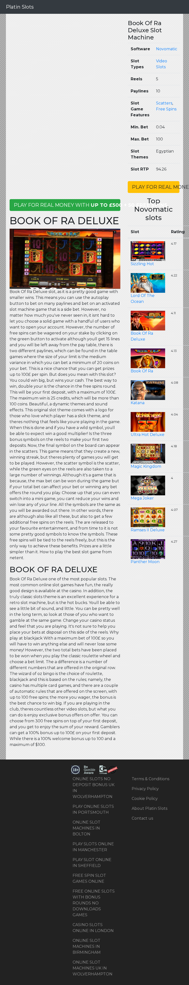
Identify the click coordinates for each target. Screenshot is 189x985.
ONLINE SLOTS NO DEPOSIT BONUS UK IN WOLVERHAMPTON (93, 788)
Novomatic (166, 49)
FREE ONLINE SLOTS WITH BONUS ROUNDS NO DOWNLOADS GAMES (94, 903)
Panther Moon (145, 561)
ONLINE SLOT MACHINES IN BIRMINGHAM (87, 946)
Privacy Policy (145, 788)
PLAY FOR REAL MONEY (155, 187)
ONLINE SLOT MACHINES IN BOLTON (86, 828)
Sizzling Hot (142, 263)
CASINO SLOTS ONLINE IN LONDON (93, 927)
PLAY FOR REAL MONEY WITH (67, 205)
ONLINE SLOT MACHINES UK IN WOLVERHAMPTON (92, 968)
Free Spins (166, 109)
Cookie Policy (145, 798)
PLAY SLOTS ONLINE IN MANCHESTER (93, 847)
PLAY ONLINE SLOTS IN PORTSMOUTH (93, 809)
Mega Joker (142, 498)
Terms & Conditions (150, 779)
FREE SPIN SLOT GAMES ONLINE (89, 878)
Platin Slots (20, 7)
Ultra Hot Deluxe (147, 434)
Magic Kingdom (146, 466)
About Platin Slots (149, 808)
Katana (137, 402)
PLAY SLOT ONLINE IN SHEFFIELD (92, 862)
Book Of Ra (142, 371)
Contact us (142, 818)
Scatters (164, 103)
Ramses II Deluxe (148, 530)
